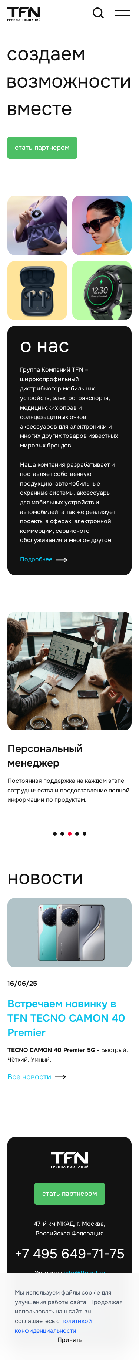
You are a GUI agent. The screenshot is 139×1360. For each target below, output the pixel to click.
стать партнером (42, 147)
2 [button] (62, 834)
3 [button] (70, 834)
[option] (69, 716)
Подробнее (36, 559)
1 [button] (55, 834)
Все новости (29, 1077)
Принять (69, 1340)
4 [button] (77, 834)
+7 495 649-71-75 (70, 1254)
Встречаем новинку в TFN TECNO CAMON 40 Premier (66, 1018)
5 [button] (84, 834)
